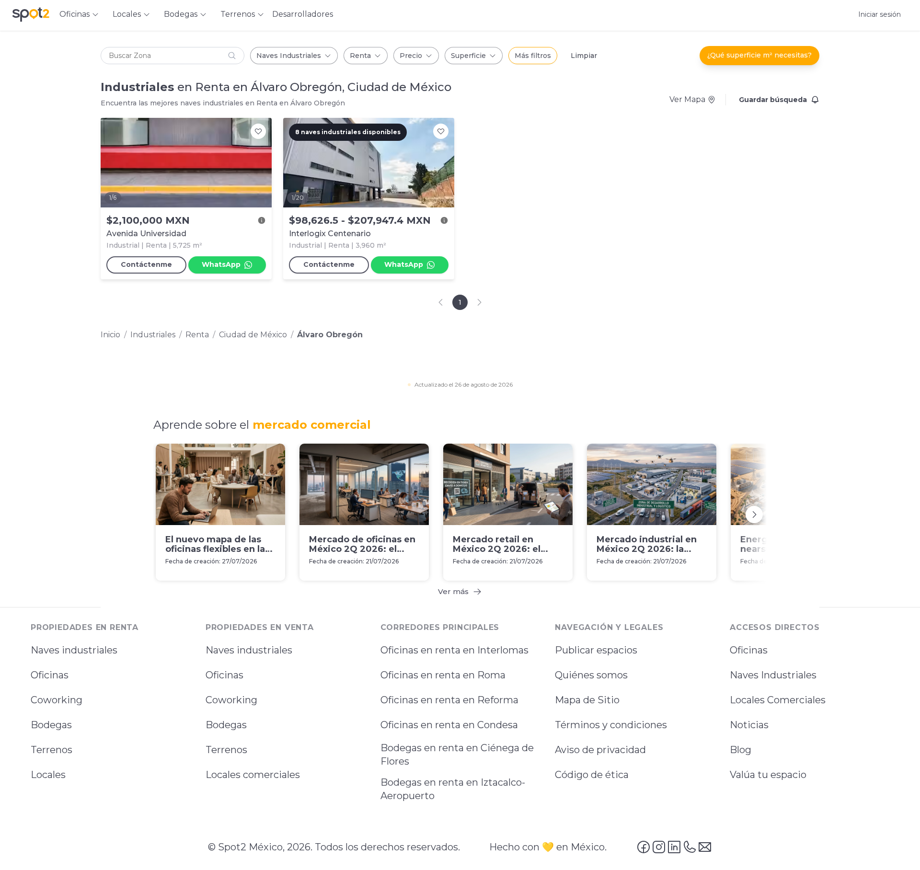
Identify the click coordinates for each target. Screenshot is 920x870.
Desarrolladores (302, 14)
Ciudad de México (253, 334)
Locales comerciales (253, 775)
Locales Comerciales (778, 700)
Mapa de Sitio (587, 700)
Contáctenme (146, 264)
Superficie (468, 55)
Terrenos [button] (237, 14)
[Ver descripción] (261, 220)
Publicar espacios (596, 650)
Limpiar (584, 55)
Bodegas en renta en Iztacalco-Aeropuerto (452, 789)
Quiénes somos (591, 675)
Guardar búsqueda (773, 99)
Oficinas (50, 675)
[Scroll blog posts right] (754, 514)
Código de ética (592, 775)
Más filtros (533, 55)
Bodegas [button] (180, 14)
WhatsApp (221, 264)
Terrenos (51, 750)
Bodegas (51, 725)
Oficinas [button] (74, 14)
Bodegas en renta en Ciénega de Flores (457, 755)
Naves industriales (74, 650)
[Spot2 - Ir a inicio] (31, 14)
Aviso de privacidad (600, 750)
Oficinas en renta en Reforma (449, 700)
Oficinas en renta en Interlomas (454, 650)
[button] (172, 55)
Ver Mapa (687, 99)
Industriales (152, 334)
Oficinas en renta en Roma (443, 675)
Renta (360, 55)
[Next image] (259, 162)
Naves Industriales (288, 55)
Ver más (453, 590)
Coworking (56, 700)
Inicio (110, 334)
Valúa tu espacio (768, 775)
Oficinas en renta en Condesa (449, 725)
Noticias (749, 725)
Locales (48, 775)
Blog (740, 750)
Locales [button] (127, 14)
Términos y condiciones (611, 725)
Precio (411, 55)
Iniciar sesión (879, 14)
